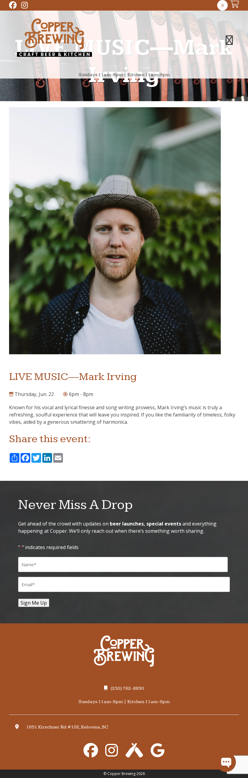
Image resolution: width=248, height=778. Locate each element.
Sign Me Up (34, 603)
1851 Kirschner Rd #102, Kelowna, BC (67, 727)
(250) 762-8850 (127, 688)
